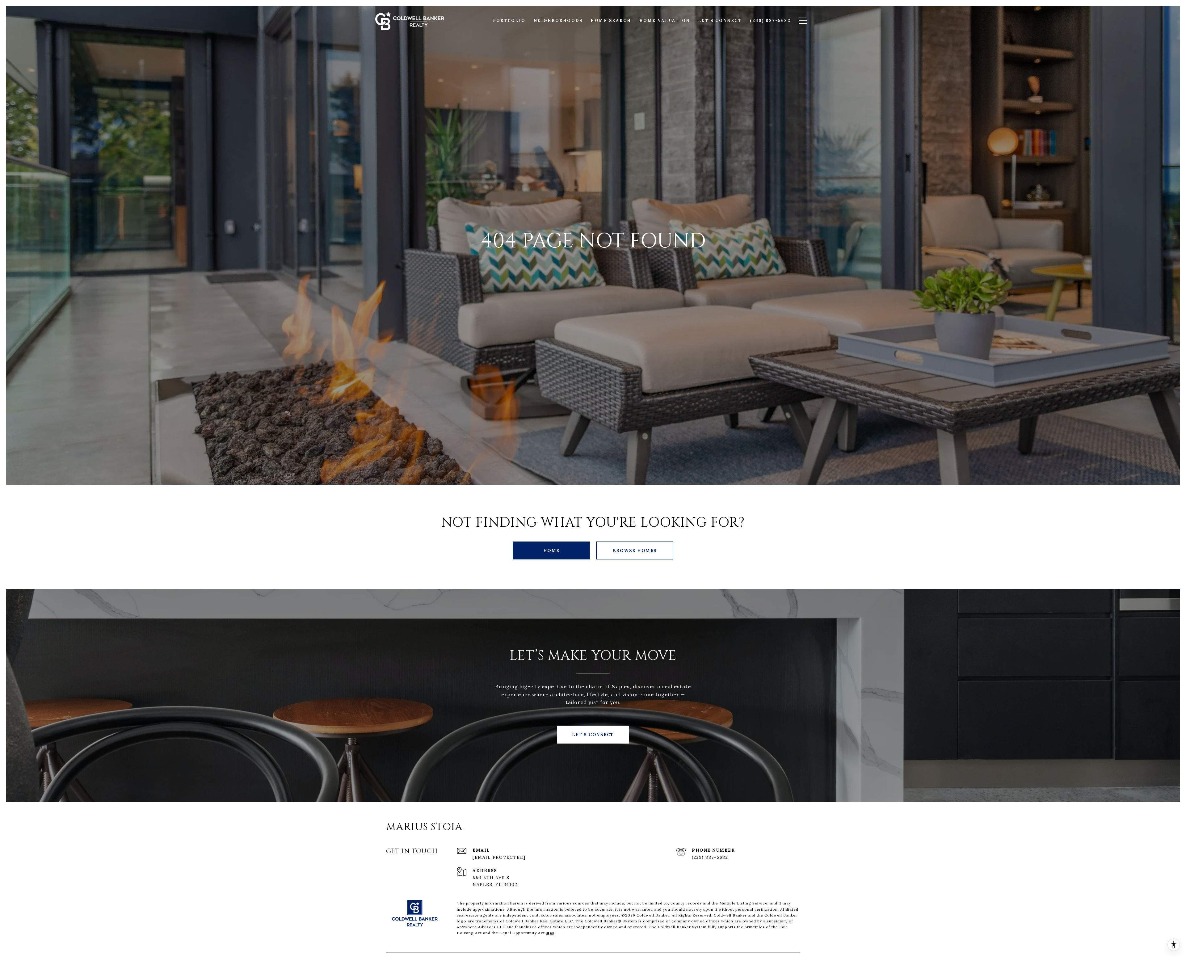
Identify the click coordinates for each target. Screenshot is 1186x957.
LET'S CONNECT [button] (593, 734)
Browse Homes (635, 550)
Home (551, 550)
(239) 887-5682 (710, 857)
